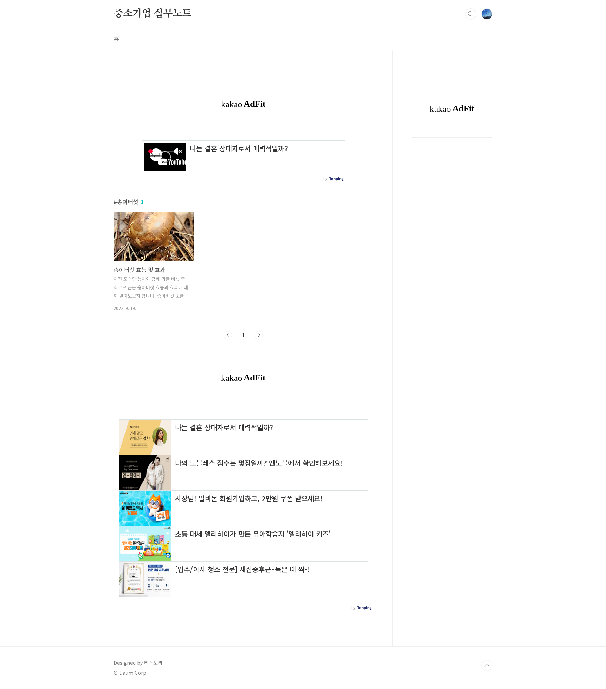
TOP (486, 665)
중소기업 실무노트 (152, 14)
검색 (470, 14)
